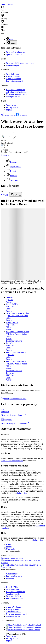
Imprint (9, 110)
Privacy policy (12, 107)
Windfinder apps (12, 74)
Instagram (37, 627)
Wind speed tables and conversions (20, 63)
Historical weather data (15, 90)
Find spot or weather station (15, 398)
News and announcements (16, 94)
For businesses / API (14, 81)
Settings (13, 43)
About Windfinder (13, 79)
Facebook (23, 115)
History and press (13, 76)
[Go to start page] (1, 2)
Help (11, 39)
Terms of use (11, 105)
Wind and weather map (15, 52)
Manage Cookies (13, 96)
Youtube (36, 629)
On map (5, 155)
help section (22, 493)
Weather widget (12, 65)
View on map (10, 115)
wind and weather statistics (12, 461)
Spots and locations (14, 54)
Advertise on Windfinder (16, 92)
